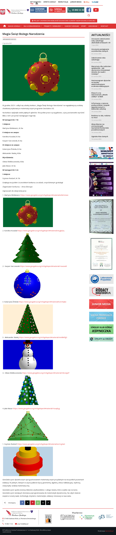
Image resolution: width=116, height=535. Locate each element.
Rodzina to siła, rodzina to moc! (100, 116)
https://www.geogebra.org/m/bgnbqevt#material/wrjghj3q (41, 230)
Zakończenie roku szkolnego (98, 59)
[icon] (89, 11)
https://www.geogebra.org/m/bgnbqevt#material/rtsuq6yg (36, 408)
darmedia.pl (109, 531)
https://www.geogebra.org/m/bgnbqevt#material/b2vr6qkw (42, 302)
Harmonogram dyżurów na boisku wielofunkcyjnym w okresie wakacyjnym (100, 83)
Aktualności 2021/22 (9, 39)
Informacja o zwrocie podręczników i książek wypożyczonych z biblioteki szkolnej (100, 106)
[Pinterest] (32, 502)
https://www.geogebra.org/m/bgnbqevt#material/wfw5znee (44, 195)
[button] (88, 15)
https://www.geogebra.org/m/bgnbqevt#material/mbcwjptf (45, 373)
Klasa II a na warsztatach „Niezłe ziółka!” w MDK (99, 95)
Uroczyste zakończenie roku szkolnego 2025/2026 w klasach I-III (100, 41)
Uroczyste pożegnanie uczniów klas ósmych (100, 50)
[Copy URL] (48, 502)
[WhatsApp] (38, 502)
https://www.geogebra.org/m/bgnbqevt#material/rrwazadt (43, 266)
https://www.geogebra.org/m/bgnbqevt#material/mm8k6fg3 (43, 337)
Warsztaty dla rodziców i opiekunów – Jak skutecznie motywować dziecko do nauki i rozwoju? (101, 70)
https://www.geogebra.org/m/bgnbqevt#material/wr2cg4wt (41, 444)
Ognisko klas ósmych (99, 136)
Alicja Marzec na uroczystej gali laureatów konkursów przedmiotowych (100, 127)
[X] (27, 502)
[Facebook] (22, 502)
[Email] (43, 502)
